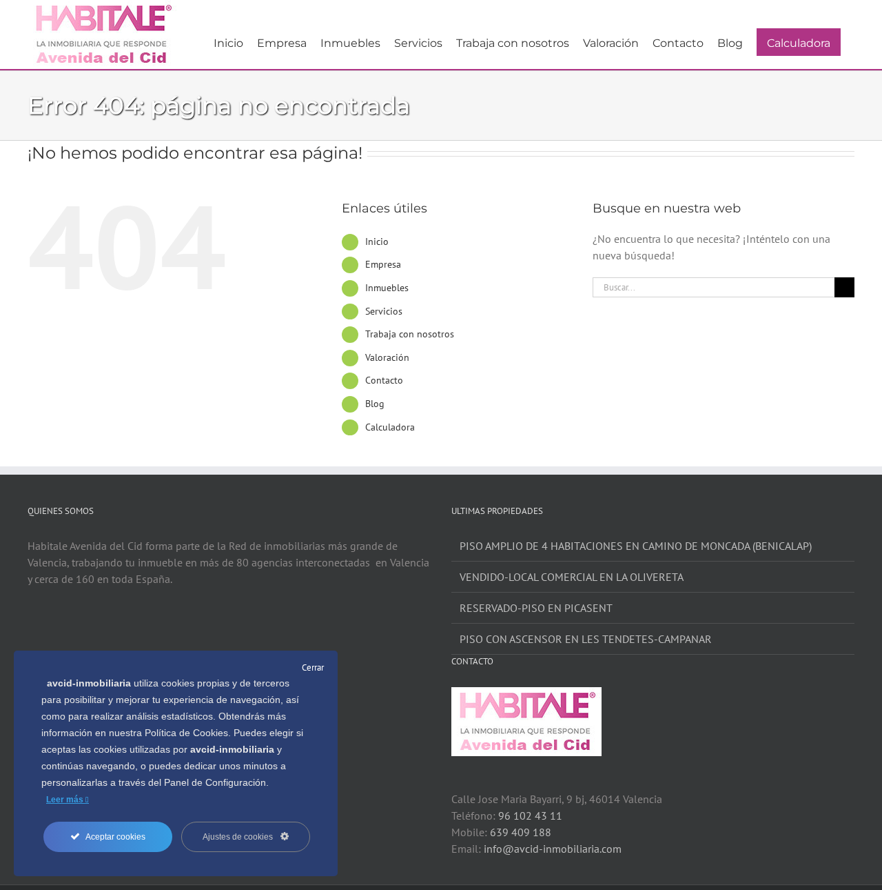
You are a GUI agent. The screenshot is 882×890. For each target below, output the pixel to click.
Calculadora (390, 427)
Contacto (384, 380)
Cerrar (313, 667)
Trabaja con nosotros (409, 334)
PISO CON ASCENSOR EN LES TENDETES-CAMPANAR (586, 639)
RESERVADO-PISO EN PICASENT (536, 608)
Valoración (387, 357)
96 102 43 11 (530, 815)
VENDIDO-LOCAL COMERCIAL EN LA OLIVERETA (572, 577)
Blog (374, 403)
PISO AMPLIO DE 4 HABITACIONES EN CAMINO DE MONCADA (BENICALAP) (636, 546)
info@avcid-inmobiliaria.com (553, 849)
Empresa (383, 264)
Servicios (383, 311)
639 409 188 (520, 832)
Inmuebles (387, 287)
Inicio (377, 241)
